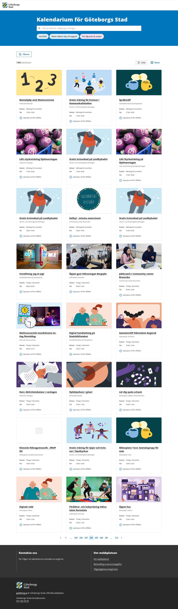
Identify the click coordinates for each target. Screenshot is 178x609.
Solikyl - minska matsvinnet (85, 218)
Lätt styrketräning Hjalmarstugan (38, 159)
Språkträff (125, 99)
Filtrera (26, 54)
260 (101, 537)
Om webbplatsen (101, 559)
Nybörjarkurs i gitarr (81, 392)
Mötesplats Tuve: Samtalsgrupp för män (138, 449)
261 (106, 537)
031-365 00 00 (22, 601)
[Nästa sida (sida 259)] (122, 538)
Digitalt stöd (26, 506)
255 (76, 537)
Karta (157, 62)
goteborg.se (21, 593)
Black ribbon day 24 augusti (64, 36)
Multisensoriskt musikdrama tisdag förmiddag (37, 334)
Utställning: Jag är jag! (31, 273)
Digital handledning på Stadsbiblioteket (82, 334)
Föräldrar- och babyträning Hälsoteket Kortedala (88, 508)
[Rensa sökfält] (139, 28)
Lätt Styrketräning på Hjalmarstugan (131, 161)
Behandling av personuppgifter (108, 564)
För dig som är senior (92, 36)
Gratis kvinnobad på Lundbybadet (88, 159)
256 (81, 537)
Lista (143, 62)
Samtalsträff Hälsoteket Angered (137, 332)
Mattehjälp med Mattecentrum (36, 99)
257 (86, 537)
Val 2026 (42, 36)
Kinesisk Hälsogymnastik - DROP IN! (37, 449)
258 (91, 537)
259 (96, 537)
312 (116, 537)
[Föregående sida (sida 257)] (60, 538)
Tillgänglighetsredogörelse (106, 569)
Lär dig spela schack (130, 392)
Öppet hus (125, 506)
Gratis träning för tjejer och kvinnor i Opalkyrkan (87, 449)
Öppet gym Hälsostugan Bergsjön (88, 273)
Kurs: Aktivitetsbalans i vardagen (38, 392)
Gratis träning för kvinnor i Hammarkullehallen (84, 101)
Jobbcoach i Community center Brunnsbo (136, 275)
